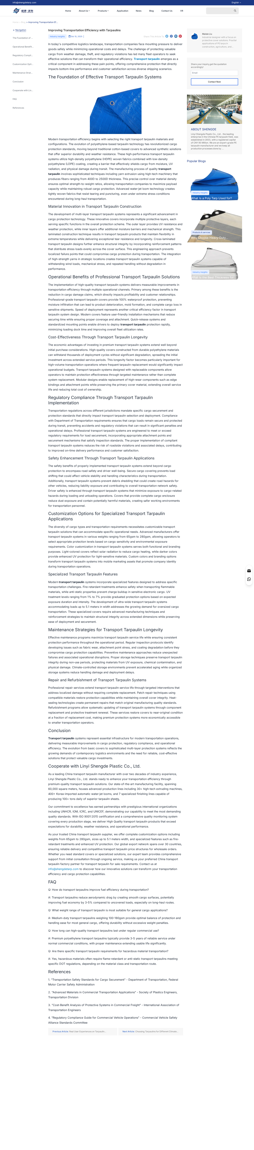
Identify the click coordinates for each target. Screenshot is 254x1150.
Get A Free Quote (224, 569)
